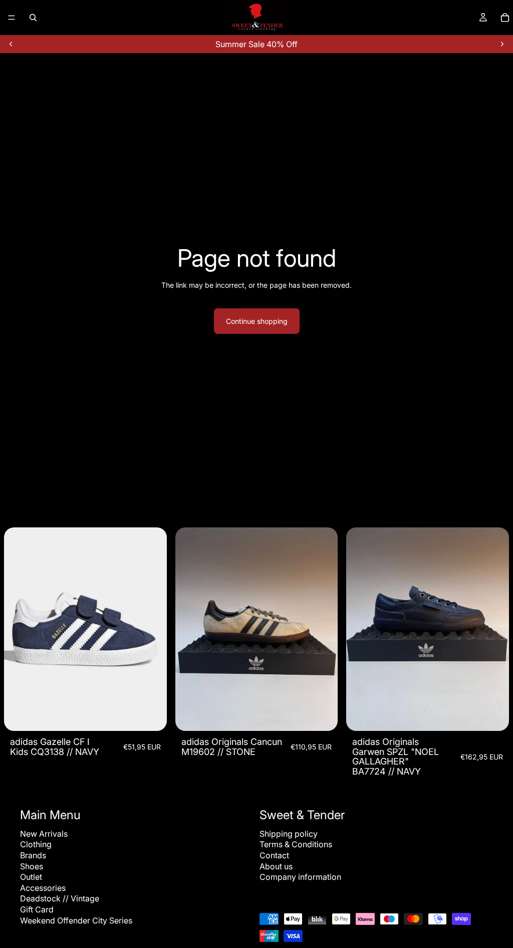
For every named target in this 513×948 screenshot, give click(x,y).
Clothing (36, 844)
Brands (33, 855)
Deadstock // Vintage (59, 898)
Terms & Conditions (296, 844)
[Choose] (151, 715)
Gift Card (37, 909)
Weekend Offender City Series (76, 920)
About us (276, 866)
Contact (274, 855)
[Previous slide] (11, 44)
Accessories (43, 888)
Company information (300, 877)
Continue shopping (257, 321)
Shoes (31, 866)
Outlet (31, 877)
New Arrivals (44, 834)
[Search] (33, 18)
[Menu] (11, 17)
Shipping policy (289, 834)
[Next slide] (502, 44)
